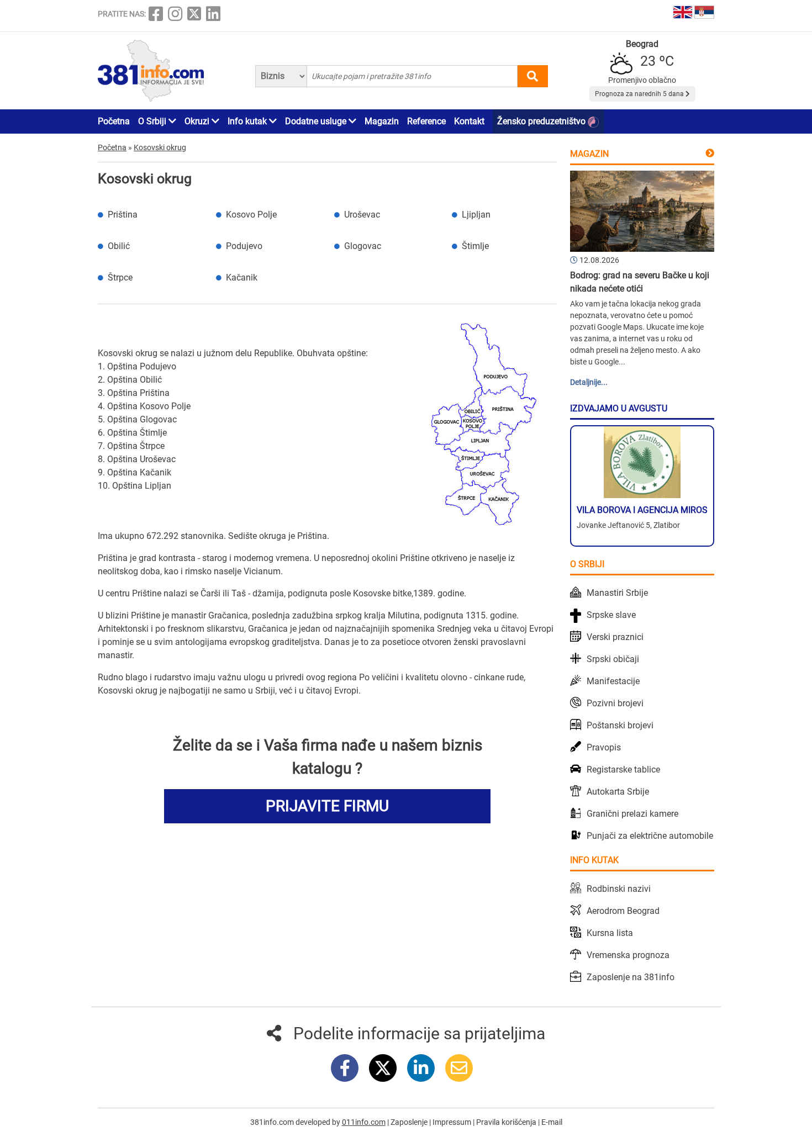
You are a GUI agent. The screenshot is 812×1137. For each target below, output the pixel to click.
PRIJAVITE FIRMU (327, 806)
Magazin (382, 121)
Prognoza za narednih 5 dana (640, 94)
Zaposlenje (410, 1122)
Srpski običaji (613, 659)
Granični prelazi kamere (632, 813)
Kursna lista (610, 933)
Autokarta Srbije (618, 791)
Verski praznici (615, 637)
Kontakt (469, 121)
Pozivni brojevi (615, 703)
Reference (426, 121)
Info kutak (248, 121)
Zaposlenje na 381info (630, 977)
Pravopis (604, 747)
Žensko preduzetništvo (542, 121)
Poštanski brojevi (620, 725)
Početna (114, 121)
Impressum (453, 1122)
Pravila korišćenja (507, 1122)
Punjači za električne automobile (650, 836)
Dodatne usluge (317, 121)
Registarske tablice (623, 769)
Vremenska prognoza (628, 955)
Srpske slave (611, 615)
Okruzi (198, 121)
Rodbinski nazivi (619, 889)
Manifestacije (613, 681)
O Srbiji (153, 121)
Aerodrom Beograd (623, 911)
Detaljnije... (589, 382)
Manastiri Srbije (617, 593)
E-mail (551, 1122)
